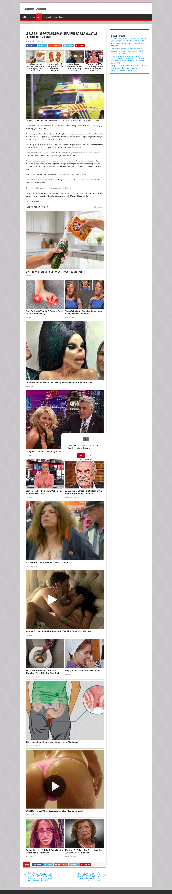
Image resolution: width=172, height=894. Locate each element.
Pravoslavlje (47, 17)
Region (32, 17)
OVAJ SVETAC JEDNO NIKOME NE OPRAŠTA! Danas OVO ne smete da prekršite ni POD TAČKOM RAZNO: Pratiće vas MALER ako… (129, 68)
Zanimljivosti (58, 17)
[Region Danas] (34, 8)
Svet (38, 17)
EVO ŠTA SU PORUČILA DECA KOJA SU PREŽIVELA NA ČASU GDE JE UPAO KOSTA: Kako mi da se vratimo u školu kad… (40, 876)
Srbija (25, 17)
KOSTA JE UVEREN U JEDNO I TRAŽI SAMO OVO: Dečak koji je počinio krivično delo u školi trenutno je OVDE (88, 876)
